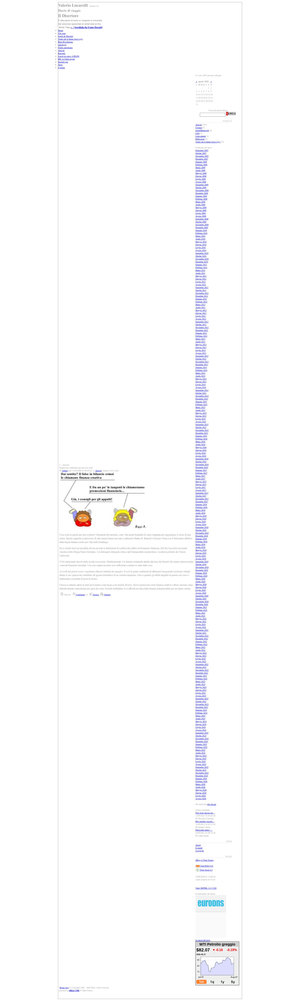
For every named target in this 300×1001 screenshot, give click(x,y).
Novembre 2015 (202, 430)
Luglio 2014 (201, 384)
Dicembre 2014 (202, 398)
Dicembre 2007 (202, 158)
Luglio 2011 (201, 281)
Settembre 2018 (202, 527)
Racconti (61, 53)
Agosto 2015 (201, 421)
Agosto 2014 (201, 387)
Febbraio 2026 (201, 781)
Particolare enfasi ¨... (204, 829)
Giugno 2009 (201, 210)
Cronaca (199, 127)
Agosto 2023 (201, 695)
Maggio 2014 (201, 378)
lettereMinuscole (202, 130)
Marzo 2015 (200, 407)
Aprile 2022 (200, 650)
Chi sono (62, 33)
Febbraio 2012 (201, 301)
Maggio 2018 (201, 515)
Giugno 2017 (201, 484)
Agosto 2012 (201, 318)
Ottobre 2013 (201, 358)
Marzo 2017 (200, 475)
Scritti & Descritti (65, 36)
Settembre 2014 (202, 390)
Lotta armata (201, 136)
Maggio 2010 (201, 241)
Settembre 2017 (202, 493)
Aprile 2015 (200, 410)
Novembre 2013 (202, 361)
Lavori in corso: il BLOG (68, 56)
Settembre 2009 (202, 218)
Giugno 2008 (201, 176)
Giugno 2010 (201, 244)
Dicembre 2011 (202, 296)
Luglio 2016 (201, 453)
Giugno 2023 (201, 690)
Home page (64, 987)
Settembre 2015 (202, 424)
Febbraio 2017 (201, 473)
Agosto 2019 (201, 558)
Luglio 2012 (201, 315)
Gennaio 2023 (201, 675)
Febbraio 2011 (201, 267)
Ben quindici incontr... (205, 821)
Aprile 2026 (200, 787)
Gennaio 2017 (201, 470)
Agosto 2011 (201, 284)
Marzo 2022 (200, 647)
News (60, 64)
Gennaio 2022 (201, 641)
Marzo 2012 (200, 304)
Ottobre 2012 (201, 324)
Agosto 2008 (201, 181)
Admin (65, 470)
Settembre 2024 (202, 732)
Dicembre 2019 (202, 570)
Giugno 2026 (201, 792)
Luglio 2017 (201, 487)
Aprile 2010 (200, 238)
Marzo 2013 (200, 338)
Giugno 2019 (201, 552)
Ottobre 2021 (201, 632)
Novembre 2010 (202, 258)
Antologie (62, 44)
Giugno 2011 (201, 278)
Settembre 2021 (202, 630)
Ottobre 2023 (201, 701)
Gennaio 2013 (201, 333)
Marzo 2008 (200, 167)
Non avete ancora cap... (205, 812)
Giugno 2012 (201, 313)
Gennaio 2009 (201, 196)
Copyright (200, 850)
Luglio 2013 (201, 350)
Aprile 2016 (200, 444)
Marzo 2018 (200, 510)
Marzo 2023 (200, 681)
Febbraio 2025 (201, 747)
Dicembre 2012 (202, 330)
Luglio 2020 (201, 590)
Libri (198, 133)
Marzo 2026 (200, 784)
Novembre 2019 (202, 567)
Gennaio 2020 (201, 572)
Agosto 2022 (201, 661)
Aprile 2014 (200, 375)
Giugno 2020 (201, 587)
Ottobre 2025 (201, 769)
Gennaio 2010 (201, 230)
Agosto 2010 (201, 250)
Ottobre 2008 (201, 187)
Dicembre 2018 (202, 535)
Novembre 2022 (202, 670)
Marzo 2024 (200, 715)
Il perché (199, 847)
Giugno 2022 (201, 655)
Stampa (107, 594)
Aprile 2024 (200, 718)
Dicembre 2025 (202, 775)
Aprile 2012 (200, 307)
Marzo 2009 (200, 201)
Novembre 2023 (202, 704)
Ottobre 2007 (201, 153)
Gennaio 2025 (201, 744)
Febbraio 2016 (201, 438)
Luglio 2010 (201, 247)
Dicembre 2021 (202, 638)
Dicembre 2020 (202, 604)
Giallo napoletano (65, 47)
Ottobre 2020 (201, 598)
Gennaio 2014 (201, 367)
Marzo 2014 (200, 373)
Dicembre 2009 (202, 227)
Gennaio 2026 (201, 778)
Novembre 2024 (202, 738)
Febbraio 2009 (201, 198)
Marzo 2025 (200, 750)
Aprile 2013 (200, 341)
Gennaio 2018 (201, 504)
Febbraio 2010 (201, 233)
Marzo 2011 (200, 270)
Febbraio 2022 (201, 644)
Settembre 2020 (202, 595)
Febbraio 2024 (201, 712)
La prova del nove (203, 940)
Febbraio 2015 (201, 404)
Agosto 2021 (201, 627)
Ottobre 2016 (201, 461)
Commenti (80, 594)
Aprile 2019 (200, 547)
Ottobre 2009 (201, 221)
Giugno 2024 (201, 724)
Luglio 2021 (201, 624)
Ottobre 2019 (201, 564)
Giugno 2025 (201, 758)
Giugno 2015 (201, 415)
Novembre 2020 (202, 601)
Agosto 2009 (201, 216)
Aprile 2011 (200, 273)
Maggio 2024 (201, 721)
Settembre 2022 (202, 664)
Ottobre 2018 (201, 530)
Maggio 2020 (201, 584)
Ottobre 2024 (201, 735)
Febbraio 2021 (201, 610)
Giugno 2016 (201, 450)
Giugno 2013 (201, 347)
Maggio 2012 (201, 310)
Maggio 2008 (201, 173)
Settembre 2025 (202, 767)
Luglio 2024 (201, 727)
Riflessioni (200, 138)
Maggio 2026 (201, 789)
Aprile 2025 (200, 752)
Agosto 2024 (201, 730)
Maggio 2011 (201, 276)
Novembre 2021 (202, 635)
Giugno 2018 (201, 518)
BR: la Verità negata (66, 59)
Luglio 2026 (201, 795)
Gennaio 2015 (201, 401)
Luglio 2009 (201, 213)
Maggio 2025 (201, 755)
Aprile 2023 (200, 684)
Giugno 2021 (201, 621)
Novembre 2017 (202, 498)
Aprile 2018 (200, 513)
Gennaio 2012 (201, 298)
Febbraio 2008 (201, 164)
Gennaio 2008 (201, 161)
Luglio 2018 (201, 521)
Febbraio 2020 (201, 575)
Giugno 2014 (201, 381)
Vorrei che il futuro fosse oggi (70, 39)
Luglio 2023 (201, 692)
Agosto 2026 (201, 798)
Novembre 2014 (202, 395)
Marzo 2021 (200, 612)
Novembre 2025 (202, 772)
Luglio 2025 (201, 761)
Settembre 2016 (202, 458)
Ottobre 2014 (201, 393)
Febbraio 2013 (201, 335)
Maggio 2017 (201, 481)
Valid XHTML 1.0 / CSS (206, 888)
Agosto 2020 (201, 592)
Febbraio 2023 (201, 678)
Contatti (61, 67)
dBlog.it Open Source (204, 860)
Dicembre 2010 (202, 261)
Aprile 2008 (200, 170)
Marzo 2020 (200, 578)
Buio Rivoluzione (65, 41)
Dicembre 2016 (202, 467)
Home (60, 30)
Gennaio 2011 (201, 264)
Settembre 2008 (202, 184)
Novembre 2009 (202, 224)
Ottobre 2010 (201, 256)
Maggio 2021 (201, 618)
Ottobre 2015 (201, 427)
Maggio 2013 (201, 344)
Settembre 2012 (202, 321)
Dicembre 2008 (202, 193)
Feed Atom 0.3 (206, 869)
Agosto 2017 (201, 490)
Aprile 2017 (200, 478)
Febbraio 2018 (201, 507)
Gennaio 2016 (201, 435)
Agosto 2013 (201, 353)
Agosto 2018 (201, 524)
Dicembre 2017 (202, 501)
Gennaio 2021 (201, 607)
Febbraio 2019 (201, 541)
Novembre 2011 (202, 293)
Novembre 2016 (202, 464)
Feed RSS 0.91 (206, 865)
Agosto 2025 (201, 764)
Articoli (61, 50)
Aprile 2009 (200, 204)
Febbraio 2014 (201, 370)
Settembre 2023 (202, 698)
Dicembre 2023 (202, 707)
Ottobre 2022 (201, 667)
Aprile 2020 (200, 581)
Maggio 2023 (201, 687)
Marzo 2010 (200, 236)
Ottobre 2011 (201, 290)
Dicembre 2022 (202, 672)
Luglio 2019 (201, 555)
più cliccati (211, 804)
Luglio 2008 (201, 178)
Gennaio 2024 (201, 710)
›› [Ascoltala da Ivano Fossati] (86, 27)
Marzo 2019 (200, 544)
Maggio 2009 (201, 207)
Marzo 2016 (200, 441)
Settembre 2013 (202, 355)
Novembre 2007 (202, 156)
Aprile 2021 (200, 615)
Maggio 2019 (201, 550)
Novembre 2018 (202, 533)
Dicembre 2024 (202, 741)
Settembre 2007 (202, 150)
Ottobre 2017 (201, 495)
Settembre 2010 (202, 253)
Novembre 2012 (202, 327)
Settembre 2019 (202, 561)
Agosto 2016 (201, 455)
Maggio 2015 (201, 413)
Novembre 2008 (202, 190)
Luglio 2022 (201, 658)
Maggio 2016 (201, 447)
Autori (198, 845)
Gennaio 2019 (201, 538)
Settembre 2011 (202, 287)
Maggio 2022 (201, 652)
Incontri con (63, 61)
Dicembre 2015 (202, 433)
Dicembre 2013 (202, 364)
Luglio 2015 (201, 418)
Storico (95, 594)
